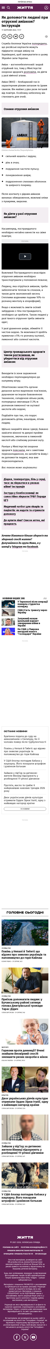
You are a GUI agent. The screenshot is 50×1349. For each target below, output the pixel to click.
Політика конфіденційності (34, 1247)
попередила (39, 43)
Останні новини (15, 731)
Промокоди (40, 1254)
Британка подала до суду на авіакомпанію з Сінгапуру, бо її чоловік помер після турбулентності (25, 739)
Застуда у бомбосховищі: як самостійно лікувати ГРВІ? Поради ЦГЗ (25, 496)
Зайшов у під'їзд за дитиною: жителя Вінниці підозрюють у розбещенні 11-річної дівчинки (21, 776)
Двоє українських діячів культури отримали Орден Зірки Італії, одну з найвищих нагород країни (24, 800)
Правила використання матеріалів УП (25, 1251)
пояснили (19, 450)
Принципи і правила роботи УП (18, 1254)
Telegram (17, 546)
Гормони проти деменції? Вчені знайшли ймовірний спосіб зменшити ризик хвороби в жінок (25, 1054)
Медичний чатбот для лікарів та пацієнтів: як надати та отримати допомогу (24, 510)
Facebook (32, 546)
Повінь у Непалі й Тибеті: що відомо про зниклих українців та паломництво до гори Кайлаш (24, 751)
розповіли (30, 71)
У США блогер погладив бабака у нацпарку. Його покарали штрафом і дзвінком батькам (25, 763)
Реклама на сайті (11, 1247)
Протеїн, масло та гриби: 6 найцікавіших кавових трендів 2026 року (24, 788)
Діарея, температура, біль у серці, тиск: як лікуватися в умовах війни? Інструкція (25, 483)
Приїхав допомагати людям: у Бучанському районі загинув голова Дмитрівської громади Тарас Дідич (22, 1004)
